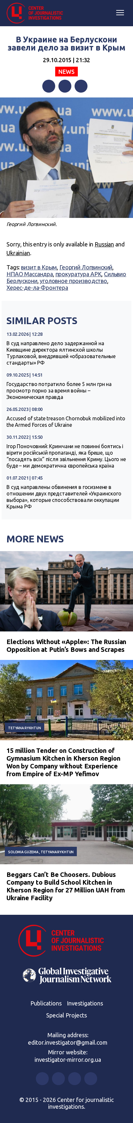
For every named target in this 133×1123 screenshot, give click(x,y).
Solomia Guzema (23, 852)
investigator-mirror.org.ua (68, 1059)
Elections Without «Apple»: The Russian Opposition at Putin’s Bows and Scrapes (66, 645)
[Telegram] (81, 86)
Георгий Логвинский (85, 267)
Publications (46, 1003)
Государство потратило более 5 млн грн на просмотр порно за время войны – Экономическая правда (59, 390)
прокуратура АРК (79, 274)
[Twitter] (64, 86)
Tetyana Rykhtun (24, 728)
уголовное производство (73, 281)
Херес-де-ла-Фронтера (37, 287)
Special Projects (66, 1015)
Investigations (85, 1003)
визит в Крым (39, 267)
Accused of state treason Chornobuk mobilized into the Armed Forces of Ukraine (65, 421)
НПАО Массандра (29, 274)
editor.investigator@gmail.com (67, 1042)
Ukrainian (18, 253)
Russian (104, 244)
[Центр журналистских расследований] (37, 13)
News (66, 71)
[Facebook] (48, 86)
